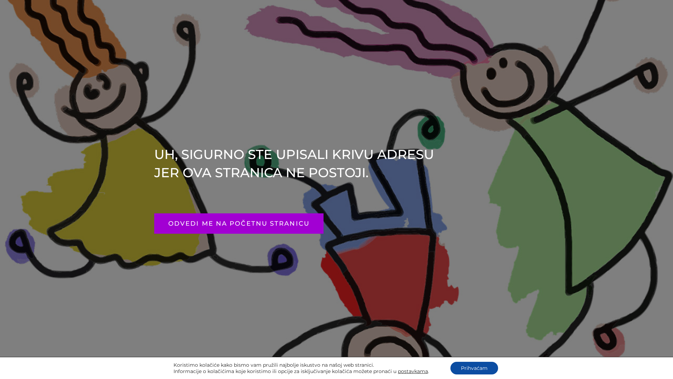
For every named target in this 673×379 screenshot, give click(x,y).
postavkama (413, 371)
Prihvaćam (474, 368)
